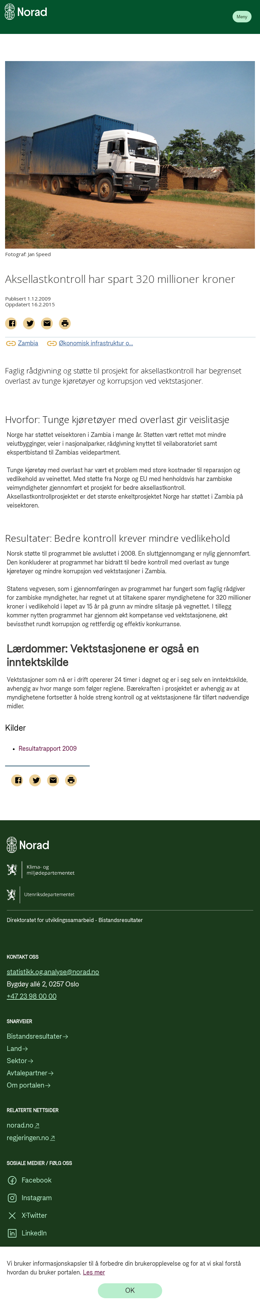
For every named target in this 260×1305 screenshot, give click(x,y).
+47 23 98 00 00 (32, 996)
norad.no (20, 1125)
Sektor (17, 1061)
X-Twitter (34, 1216)
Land (14, 1048)
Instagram (37, 1198)
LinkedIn (34, 1233)
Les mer (94, 1272)
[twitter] (29, 323)
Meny (242, 16)
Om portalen (25, 1085)
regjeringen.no (28, 1138)
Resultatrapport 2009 (48, 749)
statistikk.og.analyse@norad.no (53, 972)
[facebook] (11, 323)
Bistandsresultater (34, 1036)
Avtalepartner (27, 1073)
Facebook (36, 1180)
